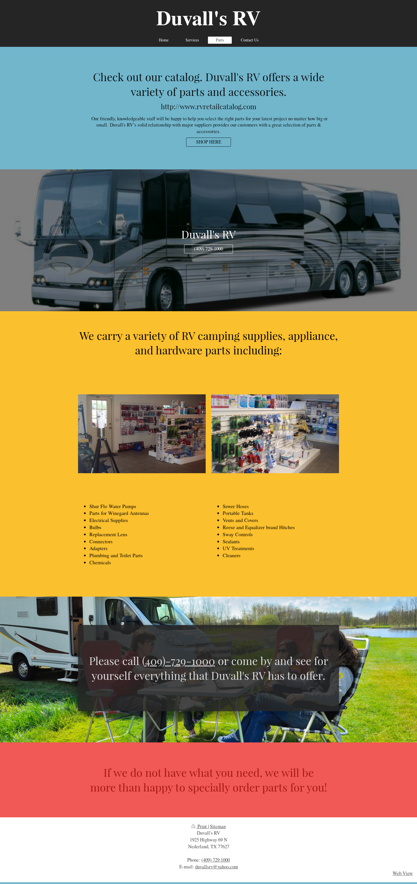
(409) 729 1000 (215, 859)
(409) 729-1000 (208, 248)
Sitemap (218, 826)
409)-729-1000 (180, 660)
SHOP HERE (208, 141)
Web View (403, 873)
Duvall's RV (208, 17)
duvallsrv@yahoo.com (216, 866)
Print (202, 826)
